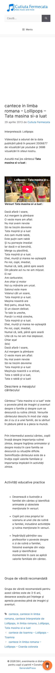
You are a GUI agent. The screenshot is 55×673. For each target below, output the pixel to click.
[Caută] (46, 18)
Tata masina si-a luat (18, 627)
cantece (13, 614)
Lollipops (43, 623)
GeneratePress (27, 668)
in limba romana (27, 623)
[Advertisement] (27, 70)
